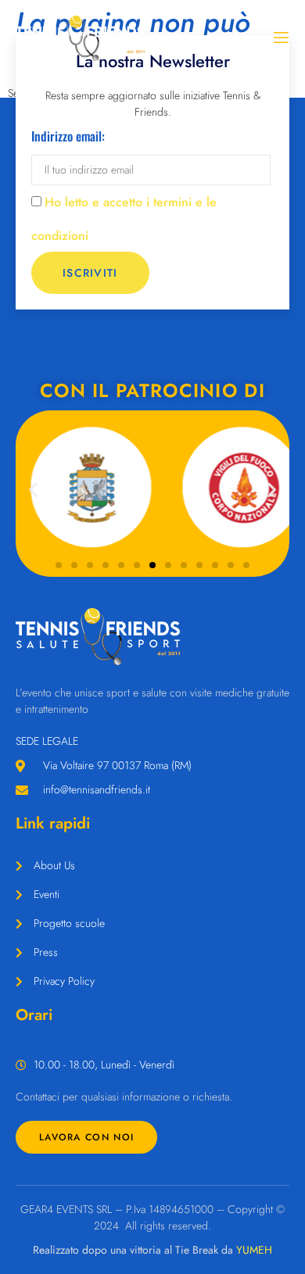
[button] (33, 489)
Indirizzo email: (68, 136)
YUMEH (254, 1250)
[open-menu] (280, 38)
